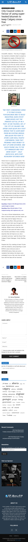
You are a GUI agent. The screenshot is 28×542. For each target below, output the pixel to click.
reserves (15, 410)
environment (7, 396)
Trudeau (9, 415)
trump (14, 415)
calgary (6, 389)
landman (4, 405)
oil (12, 407)
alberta (15, 383)
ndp (14, 405)
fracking (21, 396)
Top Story (12, 8)
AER (10, 383)
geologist (6, 399)
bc (24, 383)
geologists (14, 399)
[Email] (22, 31)
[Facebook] (8, 31)
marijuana (9, 405)
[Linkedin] (15, 31)
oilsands (16, 407)
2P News (5, 383)
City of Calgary (11, 391)
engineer (20, 394)
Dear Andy (18, 391)
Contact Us (16, 535)
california (13, 389)
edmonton (11, 394)
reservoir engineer (6, 412)
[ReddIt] (18, 31)
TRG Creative (18, 540)
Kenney (22, 402)
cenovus (4, 391)
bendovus (10, 386)
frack (17, 396)
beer (3, 386)
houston (18, 402)
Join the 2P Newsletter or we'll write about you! (13, 366)
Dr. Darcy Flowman (7, 24)
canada (19, 389)
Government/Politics (5, 8)
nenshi (18, 405)
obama (8, 407)
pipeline (4, 410)
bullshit (17, 386)
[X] (11, 31)
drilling (4, 394)
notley (4, 407)
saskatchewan (15, 412)
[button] (2, 2)
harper (13, 402)
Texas (4, 415)
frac (14, 396)
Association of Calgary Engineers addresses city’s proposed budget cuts (20, 279)
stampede (22, 412)
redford (10, 410)
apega (21, 383)
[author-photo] (14, 295)
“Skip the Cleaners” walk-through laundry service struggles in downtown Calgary (7, 279)
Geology (20, 399)
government (6, 402)
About (10, 535)
